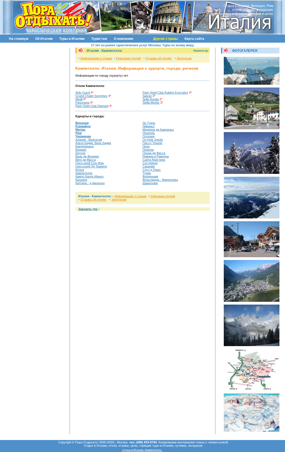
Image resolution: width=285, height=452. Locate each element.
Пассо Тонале (152, 143)
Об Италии (44, 39)
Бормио (80, 149)
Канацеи (81, 179)
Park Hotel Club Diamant (92, 106)
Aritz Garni (82, 92)
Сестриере (150, 163)
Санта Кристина (153, 159)
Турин (146, 173)
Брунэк (80, 153)
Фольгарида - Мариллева (160, 179)
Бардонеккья (84, 146)
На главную (18, 39)
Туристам (99, 39)
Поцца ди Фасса (153, 153)
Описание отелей (128, 58)
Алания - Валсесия (88, 139)
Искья (79, 169)
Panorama (82, 102)
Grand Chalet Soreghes (91, 96)
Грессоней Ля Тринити (91, 166)
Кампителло (83, 173)
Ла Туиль (148, 123)
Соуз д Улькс (151, 169)
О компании (123, 39)
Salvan (147, 96)
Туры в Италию (72, 39)
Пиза (145, 146)
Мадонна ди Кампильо (158, 129)
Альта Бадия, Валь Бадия (93, 143)
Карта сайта (194, 39)
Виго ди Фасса (85, 159)
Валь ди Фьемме (87, 156)
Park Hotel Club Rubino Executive (165, 92)
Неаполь (148, 133)
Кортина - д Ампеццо (90, 183)
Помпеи (148, 149)
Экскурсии (183, 58)
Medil (78, 99)
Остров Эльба (152, 139)
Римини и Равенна (155, 156)
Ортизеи (148, 136)
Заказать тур (88, 209)
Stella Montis (150, 102)
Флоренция (150, 176)
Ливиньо (148, 126)
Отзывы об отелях (159, 58)
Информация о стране (96, 58)
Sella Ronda (150, 99)
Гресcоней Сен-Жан (89, 163)
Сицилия (148, 166)
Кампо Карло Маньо (89, 176)
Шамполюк (150, 183)
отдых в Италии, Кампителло (142, 449)
